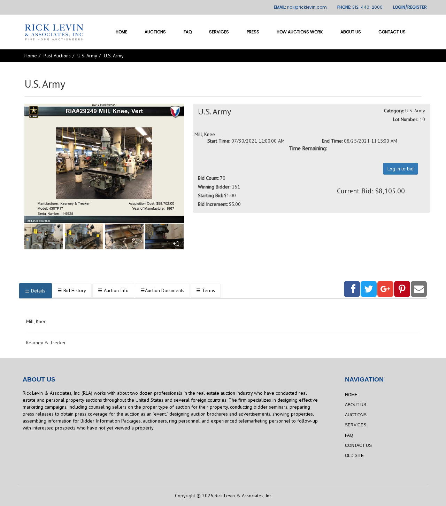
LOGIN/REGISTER (410, 7)
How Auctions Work (300, 32)
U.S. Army (87, 56)
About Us (350, 32)
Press (253, 32)
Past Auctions (57, 56)
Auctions (155, 32)
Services (219, 32)
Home (121, 32)
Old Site (354, 455)
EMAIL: (300, 7)
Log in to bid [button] (400, 169)
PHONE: (360, 7)
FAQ (188, 32)
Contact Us (392, 32)
